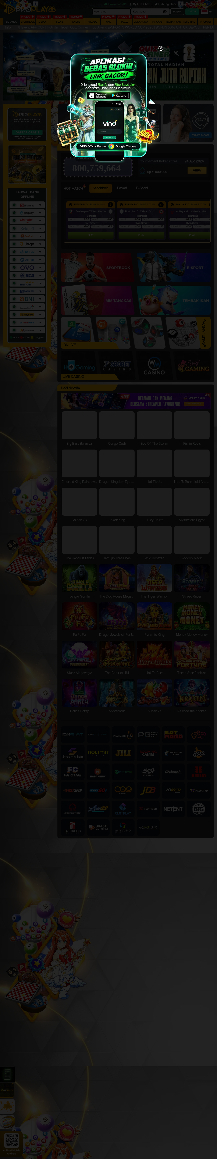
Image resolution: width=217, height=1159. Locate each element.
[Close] (161, 49)
